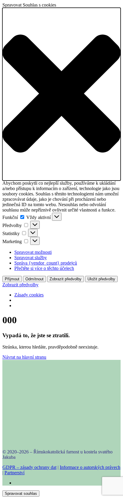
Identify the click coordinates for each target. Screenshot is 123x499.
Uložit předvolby (101, 279)
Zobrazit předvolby (66, 279)
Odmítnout (34, 279)
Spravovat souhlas (21, 493)
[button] (61, 94)
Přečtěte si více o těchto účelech (44, 268)
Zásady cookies (29, 294)
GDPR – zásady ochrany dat (29, 467)
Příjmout (12, 279)
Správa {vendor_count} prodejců (45, 262)
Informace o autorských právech (90, 467)
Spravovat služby (30, 257)
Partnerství (14, 472)
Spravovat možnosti (33, 252)
